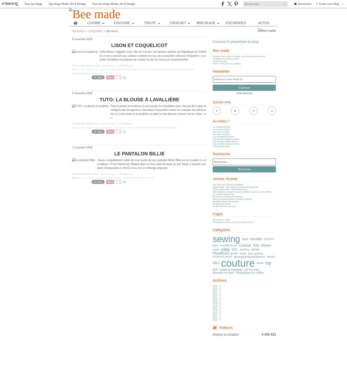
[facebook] (222, 4)
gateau (255, 249)
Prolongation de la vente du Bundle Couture (233, 222)
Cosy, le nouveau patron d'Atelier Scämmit (232, 199)
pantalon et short (223, 272)
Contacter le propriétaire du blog (235, 41)
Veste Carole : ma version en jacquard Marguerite (235, 187)
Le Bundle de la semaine (224, 206)
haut (245, 239)
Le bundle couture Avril (223, 194)
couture (238, 263)
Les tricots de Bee (221, 146)
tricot (243, 253)
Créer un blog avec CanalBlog (227, 64)
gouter (234, 253)
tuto (256, 245)
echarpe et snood (222, 256)
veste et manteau (231, 269)
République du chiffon (250, 272)
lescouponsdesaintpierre (249, 256)
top (268, 263)
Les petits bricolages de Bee (226, 139)
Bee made (78, 31)
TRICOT (150, 23)
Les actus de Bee (221, 132)
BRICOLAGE (206, 23)
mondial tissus (228, 245)
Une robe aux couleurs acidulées (228, 184)
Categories (95, 31)
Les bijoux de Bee (221, 134)
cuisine (245, 245)
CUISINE (94, 23)
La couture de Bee (221, 127)
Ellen (216, 262)
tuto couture (255, 253)
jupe (215, 245)
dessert (271, 256)
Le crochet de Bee (221, 129)
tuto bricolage (251, 269)
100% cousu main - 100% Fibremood (230, 189)
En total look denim (222, 204)
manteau (244, 249)
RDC (235, 249)
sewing (226, 239)
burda (260, 263)
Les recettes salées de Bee (225, 141)
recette (256, 239)
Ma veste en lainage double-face (228, 197)
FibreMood (221, 253)
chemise (269, 239)
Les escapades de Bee (223, 136)
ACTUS (263, 23)
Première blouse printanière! (226, 201)
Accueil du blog (220, 61)
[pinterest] (236, 4)
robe (225, 249)
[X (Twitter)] (229, 4)
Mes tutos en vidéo (221, 220)
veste (216, 249)
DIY (215, 269)
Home (75, 21)
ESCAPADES (236, 23)
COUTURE (122, 23)
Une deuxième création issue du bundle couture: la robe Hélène (242, 192)
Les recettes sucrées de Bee (226, 144)
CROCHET (178, 23)
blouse (266, 245)
